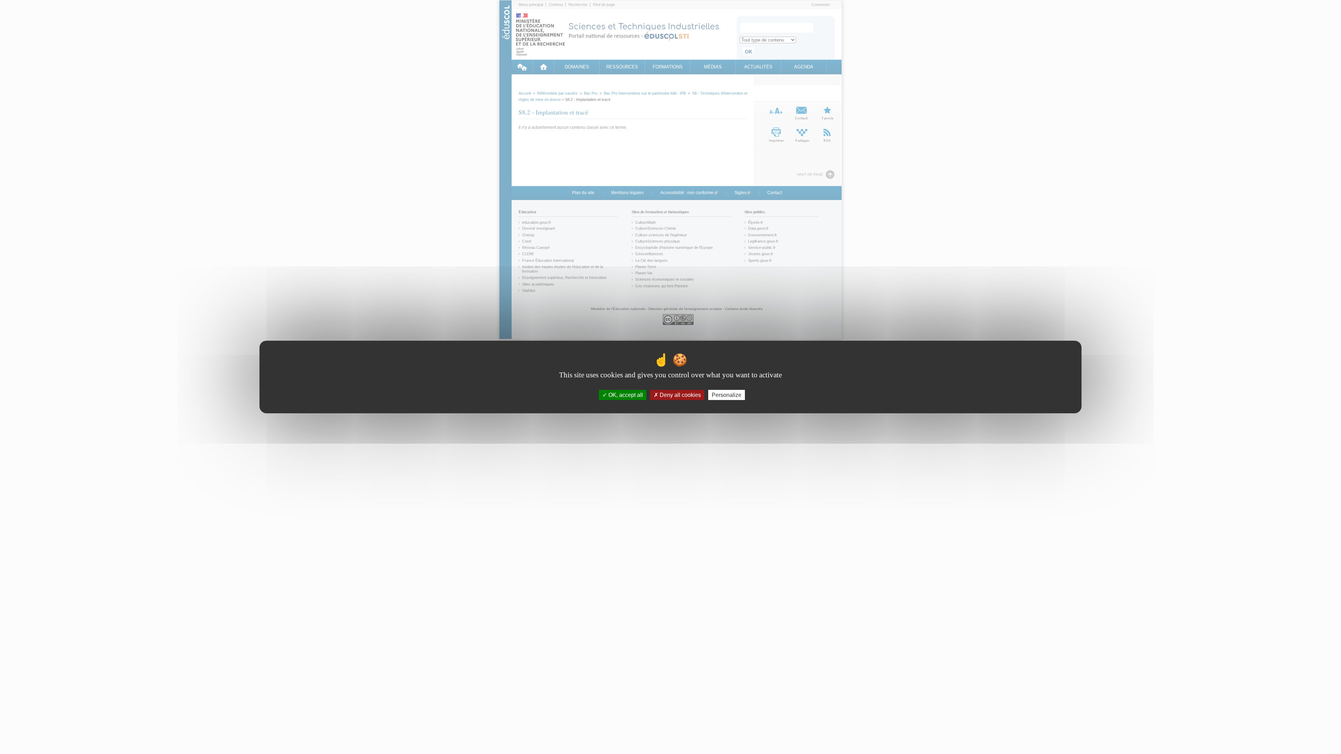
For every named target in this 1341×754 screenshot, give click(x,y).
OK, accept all (625, 395)
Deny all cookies (679, 395)
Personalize (726, 395)
